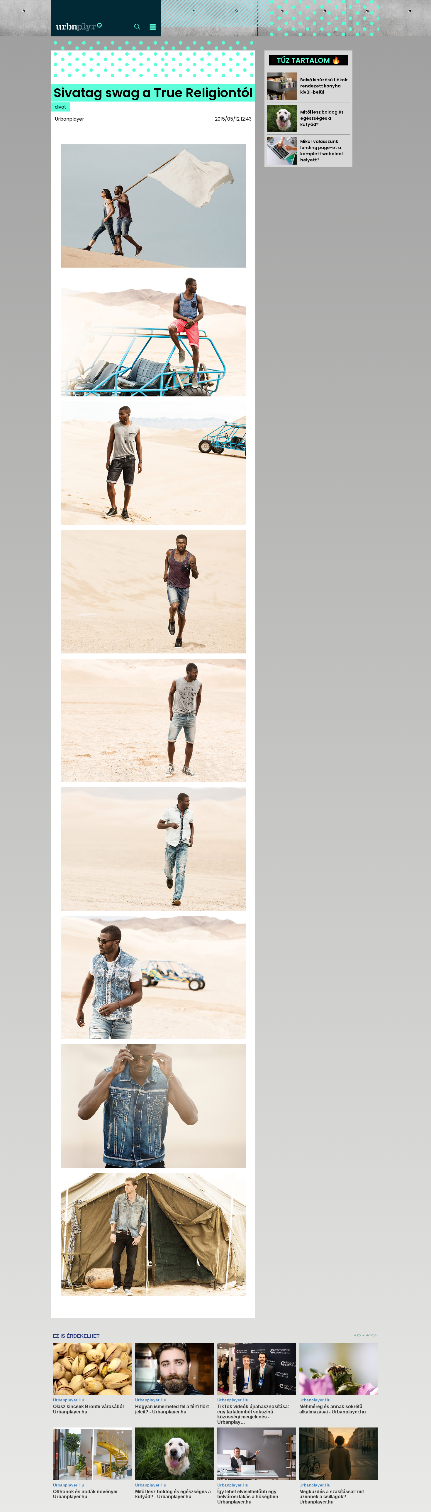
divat (60, 107)
